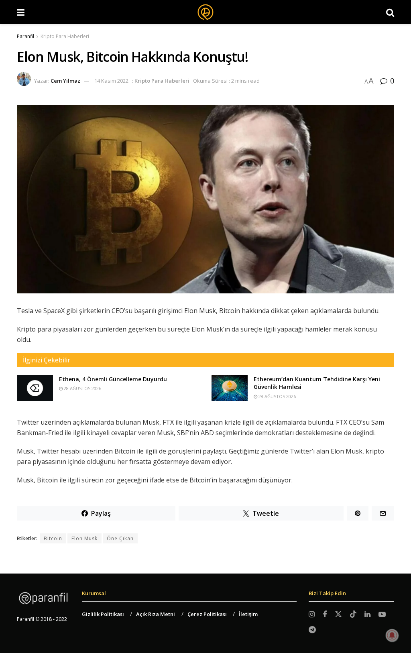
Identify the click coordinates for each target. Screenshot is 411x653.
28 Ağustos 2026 (82, 388)
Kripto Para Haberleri (65, 36)
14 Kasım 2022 (111, 80)
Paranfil (25, 36)
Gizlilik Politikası (103, 614)
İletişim (248, 614)
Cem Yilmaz (65, 80)
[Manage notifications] (392, 635)
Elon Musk (84, 538)
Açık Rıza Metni (155, 614)
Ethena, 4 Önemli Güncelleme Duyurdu (113, 379)
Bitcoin (53, 538)
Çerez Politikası (207, 614)
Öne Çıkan (120, 538)
